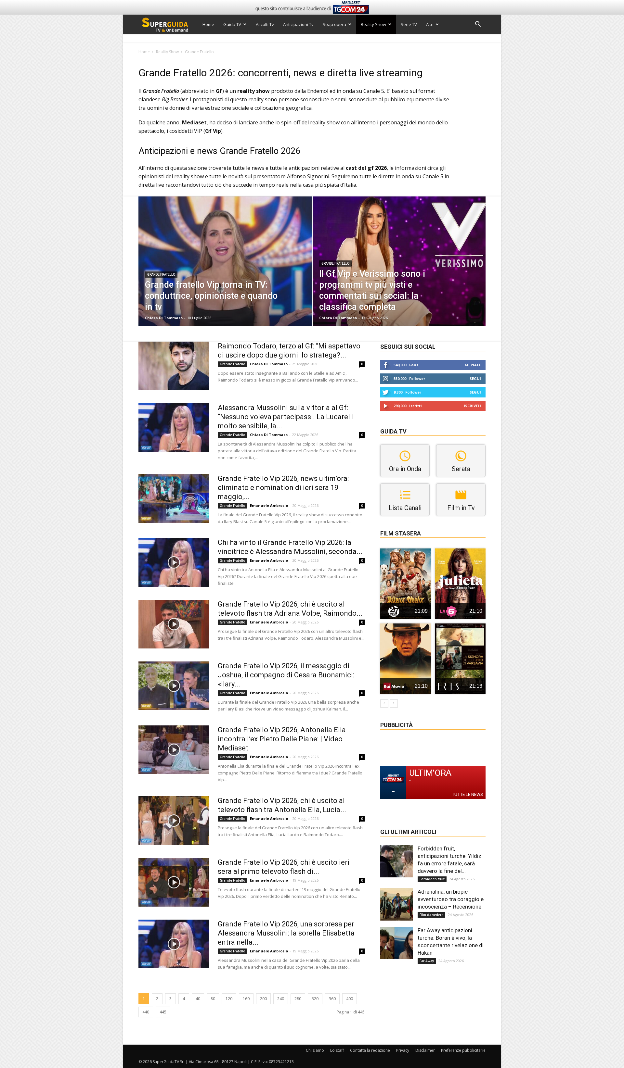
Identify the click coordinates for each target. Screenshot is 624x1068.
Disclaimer (425, 1050)
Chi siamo (315, 1050)
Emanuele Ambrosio (269, 505)
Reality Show (373, 24)
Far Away (427, 961)
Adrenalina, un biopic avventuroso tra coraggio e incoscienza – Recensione (451, 899)
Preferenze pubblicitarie (463, 1050)
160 (246, 998)
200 (263, 998)
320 (315, 998)
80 (213, 998)
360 (332, 998)
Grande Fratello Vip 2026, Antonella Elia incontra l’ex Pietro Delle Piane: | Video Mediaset (282, 739)
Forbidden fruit (432, 879)
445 (163, 1012)
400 (349, 998)
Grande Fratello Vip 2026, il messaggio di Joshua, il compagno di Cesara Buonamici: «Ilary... (286, 675)
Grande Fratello (161, 274)
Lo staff (337, 1050)
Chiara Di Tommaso (164, 317)
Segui (475, 378)
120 (229, 998)
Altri (430, 24)
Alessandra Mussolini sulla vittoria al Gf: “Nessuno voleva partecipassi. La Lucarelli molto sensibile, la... (286, 417)
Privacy (402, 1050)
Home (208, 24)
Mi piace (473, 364)
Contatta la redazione (370, 1050)
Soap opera (334, 24)
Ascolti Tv (265, 24)
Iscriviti (472, 405)
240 (280, 998)
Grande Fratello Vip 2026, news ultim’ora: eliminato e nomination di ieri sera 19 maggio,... (283, 487)
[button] (478, 25)
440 (145, 1012)
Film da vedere (431, 914)
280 (297, 998)
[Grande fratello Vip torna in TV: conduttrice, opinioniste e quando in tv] (225, 271)
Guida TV (232, 24)
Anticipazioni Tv (298, 24)
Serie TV (409, 24)
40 (198, 998)
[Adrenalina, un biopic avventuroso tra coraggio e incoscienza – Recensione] (396, 904)
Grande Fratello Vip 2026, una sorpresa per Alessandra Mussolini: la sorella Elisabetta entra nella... (286, 933)
